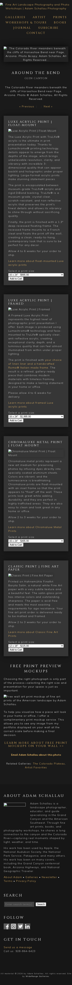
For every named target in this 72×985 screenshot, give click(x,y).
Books (60, 23)
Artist (39, 17)
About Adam (13, 877)
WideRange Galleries (37, 976)
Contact (36, 33)
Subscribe (48, 28)
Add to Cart (16, 278)
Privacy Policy (26, 881)
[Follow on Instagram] (13, 927)
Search (41, 904)
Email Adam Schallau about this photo (36, 754)
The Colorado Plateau (49, 763)
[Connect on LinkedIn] (27, 927)
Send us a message (18, 947)
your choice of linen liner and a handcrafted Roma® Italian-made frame (35, 363)
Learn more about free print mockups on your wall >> (36, 744)
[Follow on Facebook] (7, 927)
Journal (22, 28)
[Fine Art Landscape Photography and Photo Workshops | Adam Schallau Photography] (36, 8)
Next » (48, 106)
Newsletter (49, 877)
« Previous (26, 106)
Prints (60, 17)
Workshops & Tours (26, 23)
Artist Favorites (36, 767)
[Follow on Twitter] (20, 927)
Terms (8, 881)
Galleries (15, 17)
